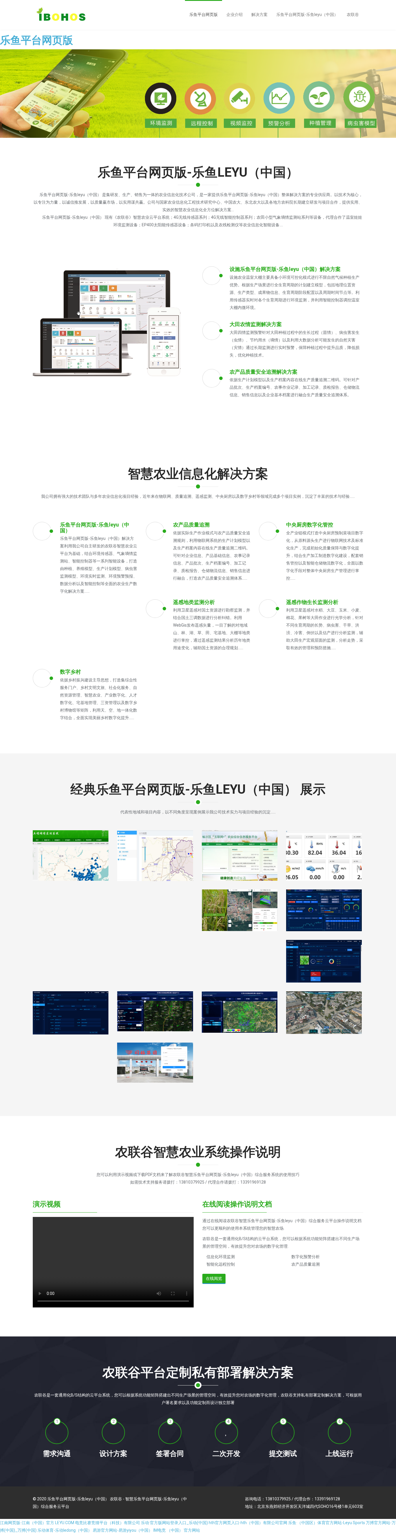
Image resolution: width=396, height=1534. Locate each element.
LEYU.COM (64, 1522)
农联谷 (353, 14)
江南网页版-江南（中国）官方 (27, 1522)
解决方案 (259, 14)
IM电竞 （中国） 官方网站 (176, 1530)
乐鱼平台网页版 (36, 40)
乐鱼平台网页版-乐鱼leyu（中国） (307, 14)
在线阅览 (214, 1278)
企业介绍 (234, 14)
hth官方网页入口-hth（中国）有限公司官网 (248, 1522)
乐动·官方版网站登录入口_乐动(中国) (174, 1522)
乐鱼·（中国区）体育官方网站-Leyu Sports (326, 1522)
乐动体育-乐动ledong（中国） (64, 1530)
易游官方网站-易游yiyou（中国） (122, 1530)
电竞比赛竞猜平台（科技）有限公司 (107, 1522)
